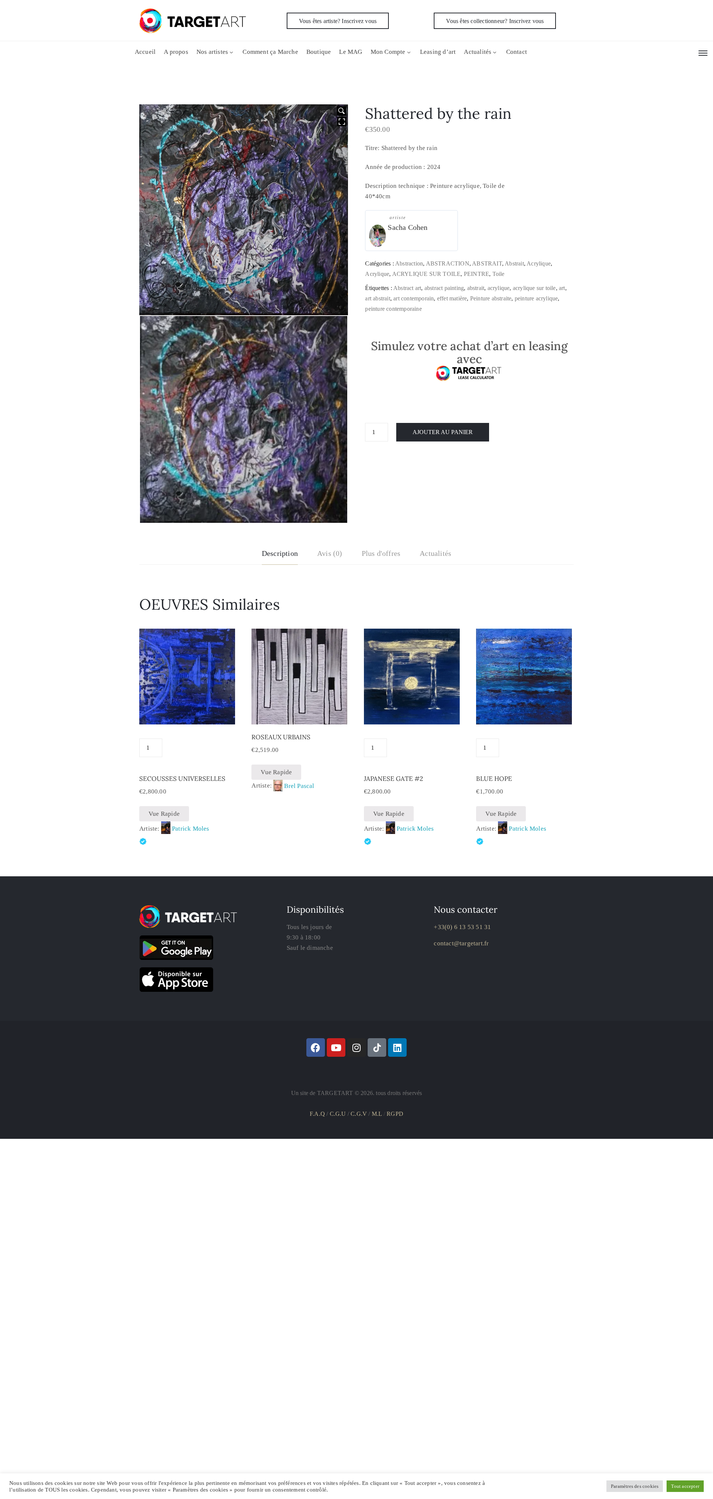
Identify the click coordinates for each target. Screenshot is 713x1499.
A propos (176, 51)
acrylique (499, 288)
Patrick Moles (190, 828)
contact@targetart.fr (461, 943)
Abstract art (407, 288)
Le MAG (350, 51)
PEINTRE (476, 274)
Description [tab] (280, 553)
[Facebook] (315, 1047)
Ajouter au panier (443, 432)
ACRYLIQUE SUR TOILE (426, 274)
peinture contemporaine (393, 309)
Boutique (318, 51)
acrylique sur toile (534, 288)
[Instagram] (356, 1047)
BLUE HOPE (494, 779)
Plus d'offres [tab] (381, 553)
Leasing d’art (438, 51)
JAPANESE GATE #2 (393, 779)
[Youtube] (336, 1047)
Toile (498, 274)
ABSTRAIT (487, 263)
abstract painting (444, 288)
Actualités (477, 51)
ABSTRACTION (447, 263)
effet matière (452, 298)
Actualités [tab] (435, 553)
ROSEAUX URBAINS (280, 737)
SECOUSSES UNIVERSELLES (182, 779)
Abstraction (409, 263)
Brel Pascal (299, 785)
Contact (516, 51)
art (562, 288)
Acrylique (539, 263)
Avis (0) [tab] (329, 553)
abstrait (476, 288)
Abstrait (514, 263)
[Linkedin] (397, 1047)
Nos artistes (212, 51)
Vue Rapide (164, 813)
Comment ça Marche (270, 51)
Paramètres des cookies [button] (634, 1486)
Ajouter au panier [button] (299, 715)
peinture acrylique (536, 298)
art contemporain (413, 298)
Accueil (145, 51)
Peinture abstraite (491, 298)
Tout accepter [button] (685, 1486)
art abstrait (377, 298)
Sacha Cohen (407, 227)
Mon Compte (388, 51)
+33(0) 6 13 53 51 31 (462, 927)
